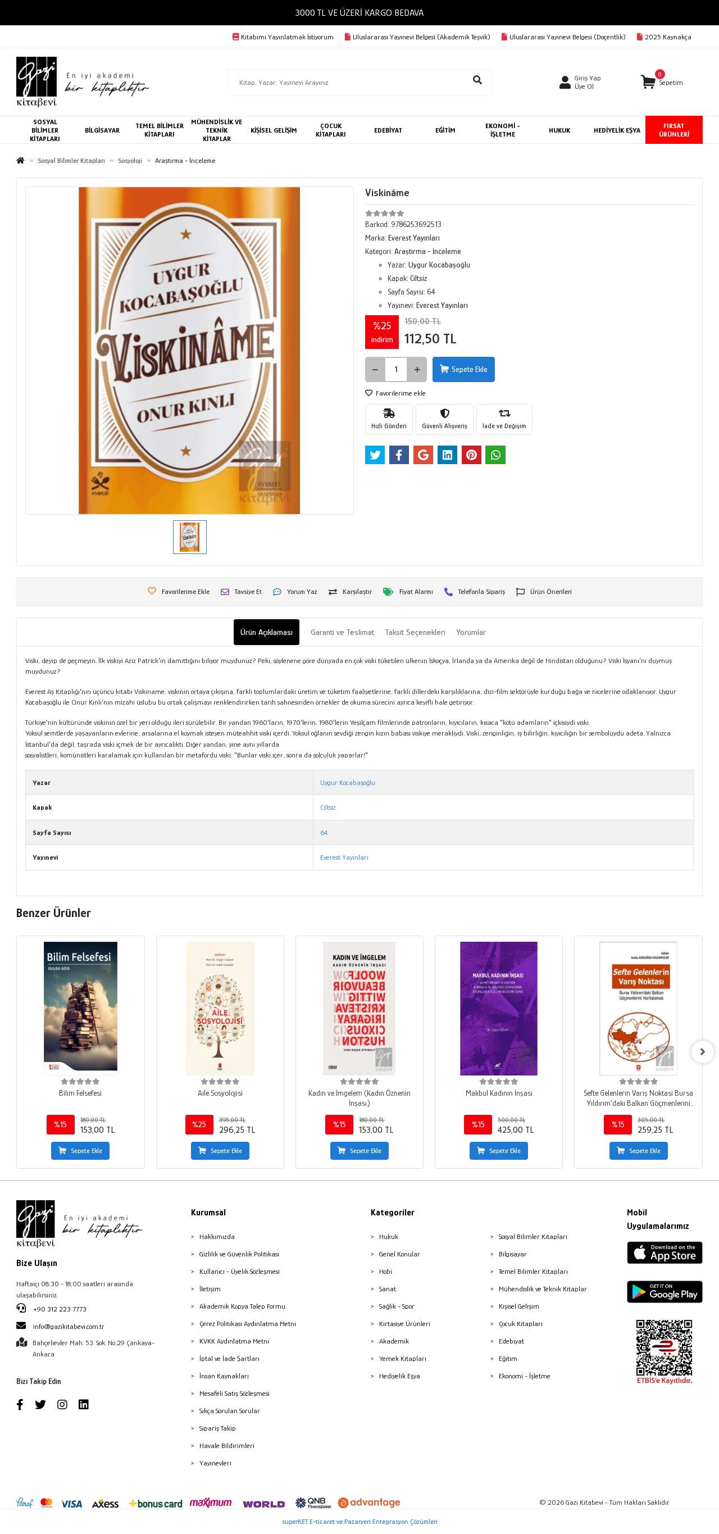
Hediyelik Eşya (399, 1376)
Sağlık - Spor (397, 1306)
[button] (662, 82)
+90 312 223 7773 (59, 1309)
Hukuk (388, 1236)
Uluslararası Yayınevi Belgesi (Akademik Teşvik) (421, 37)
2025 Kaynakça (668, 37)
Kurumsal (208, 1213)
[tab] (266, 632)
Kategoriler (393, 1213)
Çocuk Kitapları (521, 1323)
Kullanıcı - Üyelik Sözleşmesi (239, 1271)
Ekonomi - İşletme (524, 1376)
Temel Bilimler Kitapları (533, 1271)
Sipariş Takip (217, 1428)
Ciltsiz (328, 807)
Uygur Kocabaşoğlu (347, 782)
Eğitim (508, 1358)
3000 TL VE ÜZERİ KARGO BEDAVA (359, 12)
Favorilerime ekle (400, 393)
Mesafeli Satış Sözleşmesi (234, 1393)
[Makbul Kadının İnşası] (499, 1008)
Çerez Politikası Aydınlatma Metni (247, 1323)
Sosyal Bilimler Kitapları (533, 1236)
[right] (703, 1052)
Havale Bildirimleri (226, 1445)
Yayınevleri (215, 1463)
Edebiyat (511, 1341)
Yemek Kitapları (402, 1358)
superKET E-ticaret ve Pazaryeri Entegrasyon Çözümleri (360, 1521)
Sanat (387, 1289)
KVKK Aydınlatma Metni (234, 1341)
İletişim (210, 1289)
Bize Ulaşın (36, 1263)
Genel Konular (399, 1254)
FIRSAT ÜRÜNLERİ (674, 129)
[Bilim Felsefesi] (80, 1008)
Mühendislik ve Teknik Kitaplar (543, 1289)
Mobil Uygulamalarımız (658, 1219)
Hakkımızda (217, 1236)
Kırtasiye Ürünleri (404, 1323)
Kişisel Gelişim (519, 1306)
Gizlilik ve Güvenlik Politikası (239, 1254)
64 (323, 832)
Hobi (385, 1271)
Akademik (394, 1341)
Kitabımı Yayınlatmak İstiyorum (287, 37)
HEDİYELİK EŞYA (617, 130)
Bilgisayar (513, 1254)
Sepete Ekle (470, 369)
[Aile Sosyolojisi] (220, 1008)
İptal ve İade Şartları (229, 1358)
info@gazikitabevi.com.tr (68, 1326)
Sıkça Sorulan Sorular (229, 1410)
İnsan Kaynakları (224, 1376)
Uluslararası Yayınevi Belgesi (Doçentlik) (567, 37)
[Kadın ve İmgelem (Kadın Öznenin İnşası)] (359, 1008)
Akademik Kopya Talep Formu (242, 1306)
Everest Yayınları (344, 857)
